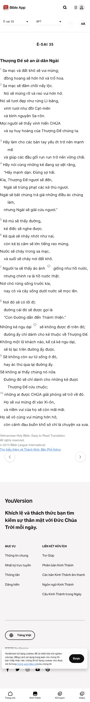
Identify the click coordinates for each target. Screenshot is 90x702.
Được (76, 658)
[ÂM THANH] (71, 23)
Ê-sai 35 (8, 21)
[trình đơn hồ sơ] (79, 7)
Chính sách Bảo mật (27, 663)
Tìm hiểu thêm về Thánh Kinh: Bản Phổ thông (30, 449)
